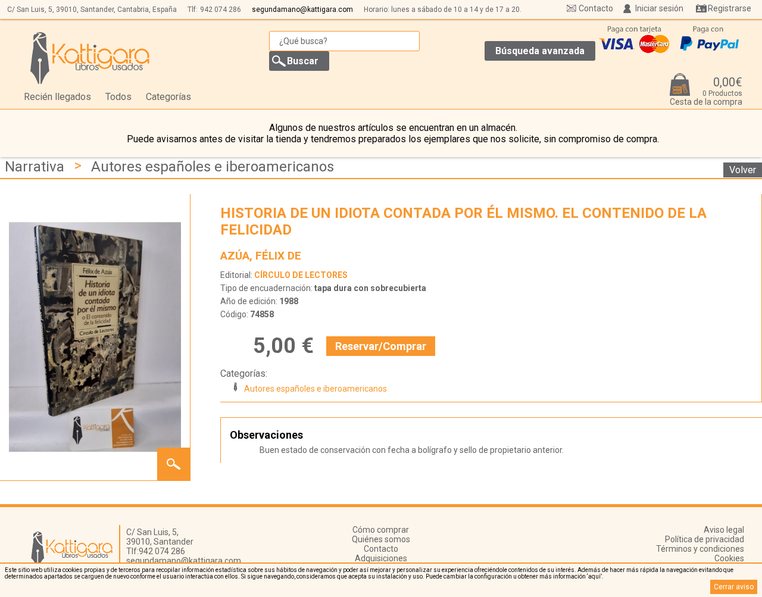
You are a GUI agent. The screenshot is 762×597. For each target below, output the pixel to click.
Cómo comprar (380, 530)
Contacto (596, 8)
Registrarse (729, 8)
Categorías (168, 96)
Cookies (729, 558)
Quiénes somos (381, 539)
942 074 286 (220, 9)
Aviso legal (724, 530)
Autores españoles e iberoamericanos (212, 166)
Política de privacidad (704, 539)
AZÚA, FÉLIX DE (260, 255)
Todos (118, 96)
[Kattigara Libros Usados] (90, 58)
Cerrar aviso (734, 587)
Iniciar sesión (659, 8)
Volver (742, 170)
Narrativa (34, 166)
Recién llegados (57, 96)
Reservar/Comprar (380, 346)
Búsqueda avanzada (540, 51)
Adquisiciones (381, 558)
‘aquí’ (594, 576)
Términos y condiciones (700, 549)
